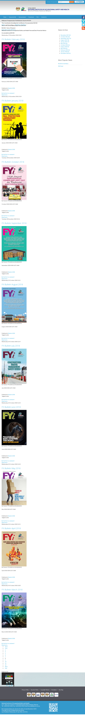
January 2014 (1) (65, 51)
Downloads (31, 17)
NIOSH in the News (63, 63)
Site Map (61, 689)
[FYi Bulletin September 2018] (14, 243)
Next (6, 666)
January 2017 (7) (65, 41)
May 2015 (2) (64, 43)
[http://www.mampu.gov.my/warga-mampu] (56, 694)
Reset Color (9, 678)
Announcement (22, 17)
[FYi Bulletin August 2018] (14, 304)
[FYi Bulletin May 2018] (14, 488)
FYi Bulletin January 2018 (12, 100)
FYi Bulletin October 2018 (13, 161)
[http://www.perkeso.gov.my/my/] (52, 694)
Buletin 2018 (11, 88)
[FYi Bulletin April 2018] (14, 548)
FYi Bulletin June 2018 (11, 407)
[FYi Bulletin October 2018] (14, 182)
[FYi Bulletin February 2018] (14, 59)
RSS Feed (60, 66)
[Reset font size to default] (9, 684)
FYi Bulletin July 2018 (11, 345)
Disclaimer (54, 689)
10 (5, 661)
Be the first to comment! (8, 93)
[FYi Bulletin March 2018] (14, 610)
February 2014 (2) (65, 50)
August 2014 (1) (65, 46)
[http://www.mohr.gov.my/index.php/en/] (43, 694)
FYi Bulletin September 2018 (14, 223)
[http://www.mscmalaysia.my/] (38, 694)
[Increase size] (7, 684)
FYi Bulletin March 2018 (12, 589)
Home (4, 17)
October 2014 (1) (65, 45)
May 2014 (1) (64, 48)
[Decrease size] (12, 684)
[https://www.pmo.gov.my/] (34, 694)
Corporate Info (12, 17)
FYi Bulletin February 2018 (13, 39)
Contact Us (43, 17)
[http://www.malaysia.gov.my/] (29, 694)
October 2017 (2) (65, 36)
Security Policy (34, 689)
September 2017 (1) (66, 38)
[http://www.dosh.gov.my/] (47, 694)
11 (5, 663)
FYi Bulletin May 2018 (11, 468)
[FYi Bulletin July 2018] (14, 366)
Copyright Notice (44, 689)
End (6, 668)
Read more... (5, 94)
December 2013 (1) (66, 53)
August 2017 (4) (65, 40)
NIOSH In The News (20, 25)
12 (5, 665)
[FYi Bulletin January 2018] (14, 121)
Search (71, 1)
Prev (6, 648)
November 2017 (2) (66, 35)
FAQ (37, 17)
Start (6, 646)
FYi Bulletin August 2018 (12, 284)
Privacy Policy (25, 689)
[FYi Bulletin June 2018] (14, 427)
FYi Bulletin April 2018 (11, 528)
